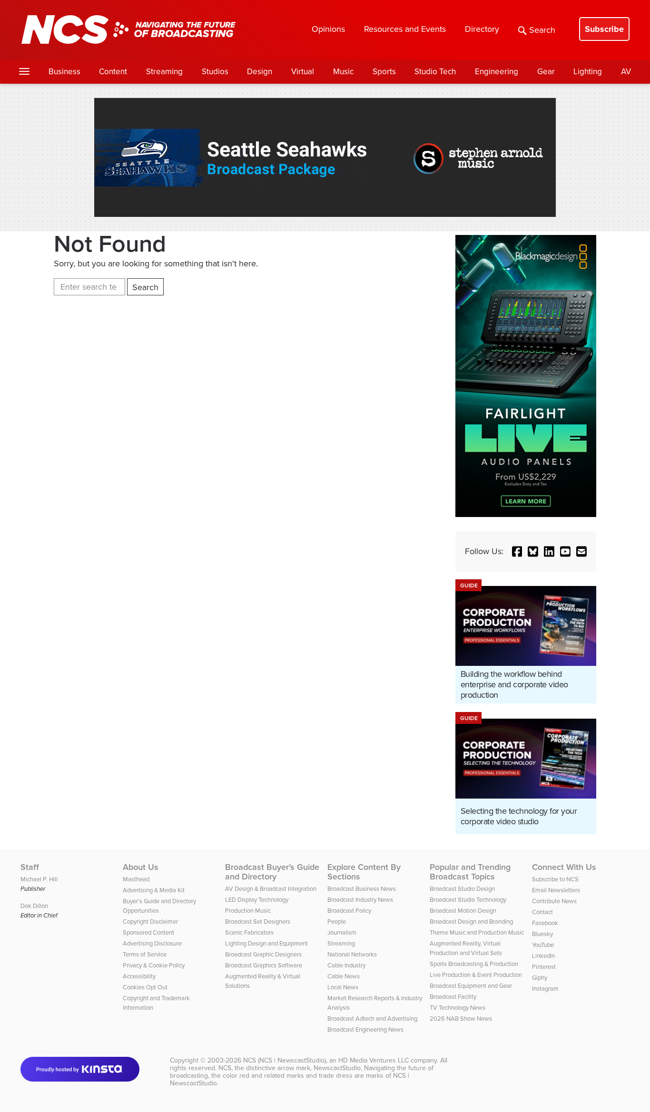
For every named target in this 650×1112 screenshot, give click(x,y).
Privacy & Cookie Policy (154, 965)
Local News (342, 987)
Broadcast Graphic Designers (263, 954)
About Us (140, 867)
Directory (482, 29)
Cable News (343, 976)
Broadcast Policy (349, 910)
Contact (542, 912)
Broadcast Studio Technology (468, 899)
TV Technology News (457, 1007)
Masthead (136, 879)
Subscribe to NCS (555, 879)
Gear (546, 72)
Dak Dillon (34, 905)
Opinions (328, 29)
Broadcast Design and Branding (471, 921)
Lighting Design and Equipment (266, 943)
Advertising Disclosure (152, 943)
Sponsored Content (148, 932)
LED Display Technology (256, 899)
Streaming (164, 72)
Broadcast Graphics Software (263, 965)
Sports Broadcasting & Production (474, 963)
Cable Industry (346, 965)
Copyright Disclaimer (150, 921)
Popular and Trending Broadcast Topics (470, 871)
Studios (215, 72)
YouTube (543, 944)
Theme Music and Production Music (477, 932)
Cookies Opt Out (145, 987)
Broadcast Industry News (360, 899)
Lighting (587, 72)
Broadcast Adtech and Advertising (372, 1018)
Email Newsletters (556, 890)
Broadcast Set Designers (257, 921)
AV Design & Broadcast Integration (270, 888)
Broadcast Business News (361, 888)
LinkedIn (543, 955)
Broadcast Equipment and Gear (471, 985)
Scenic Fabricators (249, 932)
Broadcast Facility (453, 996)
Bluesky (542, 933)
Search (542, 30)
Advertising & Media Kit (154, 890)
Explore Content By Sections (364, 871)
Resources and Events (405, 29)
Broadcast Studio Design (462, 888)
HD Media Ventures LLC (373, 1060)
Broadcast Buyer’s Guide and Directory (272, 871)
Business (64, 72)
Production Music (248, 910)
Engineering (496, 72)
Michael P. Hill (39, 879)
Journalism (341, 932)
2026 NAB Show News (461, 1018)
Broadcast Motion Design (463, 910)
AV (626, 72)
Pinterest (544, 966)
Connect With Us (564, 867)
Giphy (539, 977)
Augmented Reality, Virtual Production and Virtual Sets (466, 948)
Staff (29, 867)
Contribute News (554, 901)
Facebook (545, 922)
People (336, 921)
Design (259, 72)
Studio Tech (435, 72)
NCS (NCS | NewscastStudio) (284, 1060)
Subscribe (604, 29)
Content (113, 72)
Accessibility (139, 976)
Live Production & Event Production (476, 974)
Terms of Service (145, 954)
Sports (384, 72)
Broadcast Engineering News (365, 1029)
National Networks (352, 954)
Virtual (302, 72)
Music (343, 72)
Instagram (545, 988)
